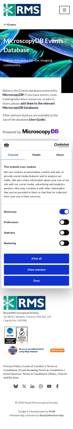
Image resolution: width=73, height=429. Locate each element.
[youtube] (49, 386)
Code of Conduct (34, 366)
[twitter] (24, 386)
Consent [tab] (13, 154)
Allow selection (37, 269)
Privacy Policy (12, 366)
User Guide (36, 119)
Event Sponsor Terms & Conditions (25, 373)
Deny (36, 280)
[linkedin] (32, 386)
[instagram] (40, 386)
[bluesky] (15, 386)
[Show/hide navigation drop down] (64, 10)
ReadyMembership (52, 415)
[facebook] (57, 386)
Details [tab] (36, 154)
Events (11, 24)
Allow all (36, 258)
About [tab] (60, 154)
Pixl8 (52, 411)
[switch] (64, 222)
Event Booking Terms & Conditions (41, 370)
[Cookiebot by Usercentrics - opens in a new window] (54, 145)
